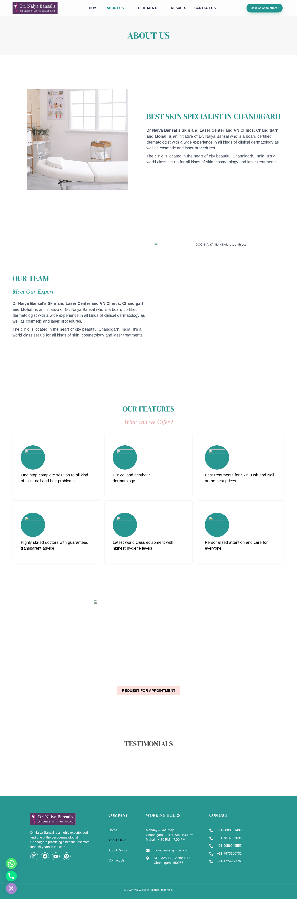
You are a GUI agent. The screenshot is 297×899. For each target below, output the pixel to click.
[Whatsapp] (11, 863)
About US (115, 8)
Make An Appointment (265, 8)
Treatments (147, 8)
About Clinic (117, 840)
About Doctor (117, 850)
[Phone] (11, 876)
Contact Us (205, 8)
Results (178, 8)
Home (94, 8)
